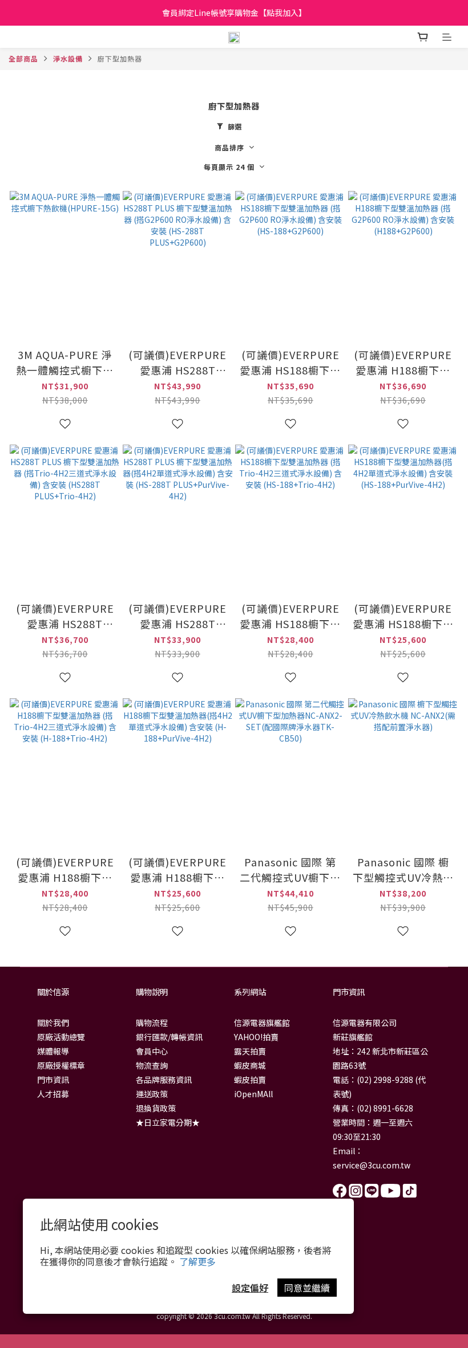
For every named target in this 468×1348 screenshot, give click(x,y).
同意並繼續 (307, 1287)
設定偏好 (250, 1287)
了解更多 (197, 1261)
